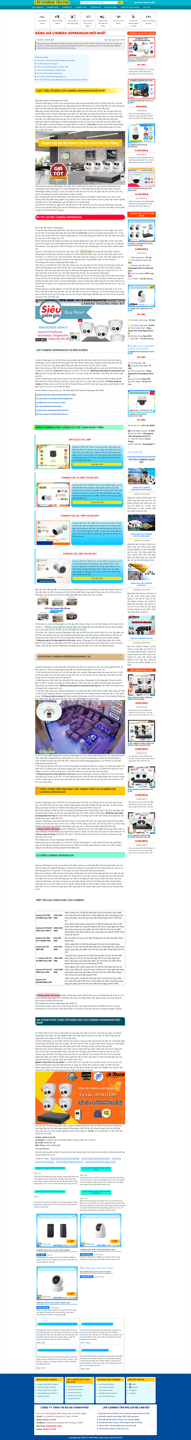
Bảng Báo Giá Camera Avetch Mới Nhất (141, 535)
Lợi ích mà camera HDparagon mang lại (51, 76)
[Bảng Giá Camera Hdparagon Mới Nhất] (80, 320)
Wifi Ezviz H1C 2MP (80, 439)
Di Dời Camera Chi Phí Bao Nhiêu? (49, 1191)
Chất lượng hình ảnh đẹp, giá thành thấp (52, 67)
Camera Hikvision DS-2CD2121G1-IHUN (138, 415)
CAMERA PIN (80, 7)
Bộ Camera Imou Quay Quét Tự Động (95, 1272)
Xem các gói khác (134, 452)
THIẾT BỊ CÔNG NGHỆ (130, 7)
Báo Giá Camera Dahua (141, 638)
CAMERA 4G (95, 7)
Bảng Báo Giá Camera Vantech (141, 584)
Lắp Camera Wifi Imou (107, 1396)
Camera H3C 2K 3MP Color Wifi (80, 477)
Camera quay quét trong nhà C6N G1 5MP (97, 1250)
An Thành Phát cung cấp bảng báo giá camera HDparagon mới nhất (62, 80)
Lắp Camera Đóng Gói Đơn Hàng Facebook (96, 1192)
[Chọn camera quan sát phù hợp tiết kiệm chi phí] (154, 21)
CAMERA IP (67, 7)
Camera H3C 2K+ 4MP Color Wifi (80, 515)
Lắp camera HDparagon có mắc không (51, 70)
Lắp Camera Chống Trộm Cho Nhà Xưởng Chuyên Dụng (141, 744)
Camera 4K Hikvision (75, 1389)
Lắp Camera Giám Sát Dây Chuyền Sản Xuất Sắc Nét (140, 836)
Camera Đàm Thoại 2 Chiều (47, 1390)
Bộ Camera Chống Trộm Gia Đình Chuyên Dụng (141, 698)
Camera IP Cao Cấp (75, 1395)
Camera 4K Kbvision (75, 1386)
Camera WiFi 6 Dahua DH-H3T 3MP (141, 309)
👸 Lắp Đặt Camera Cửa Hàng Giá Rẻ (95, 1350)
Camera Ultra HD (74, 1398)
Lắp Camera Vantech (106, 1387)
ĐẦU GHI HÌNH (110, 7)
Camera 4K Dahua (74, 1392)
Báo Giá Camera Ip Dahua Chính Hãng (95, 1159)
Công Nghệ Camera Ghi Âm (47, 1393)
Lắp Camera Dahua (106, 1390)
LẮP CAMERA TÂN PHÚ (52, 2)
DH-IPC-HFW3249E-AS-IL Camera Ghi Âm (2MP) (139, 60)
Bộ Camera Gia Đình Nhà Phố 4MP (141, 790)
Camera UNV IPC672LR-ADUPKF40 (138, 146)
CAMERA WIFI (52, 7)
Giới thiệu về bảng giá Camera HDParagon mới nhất (56, 60)
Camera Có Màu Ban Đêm (46, 1387)
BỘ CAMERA (37, 7)
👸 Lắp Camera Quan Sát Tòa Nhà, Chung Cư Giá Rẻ (56, 1350)
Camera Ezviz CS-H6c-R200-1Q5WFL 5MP (53, 1303)
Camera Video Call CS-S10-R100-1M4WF (53, 1250)
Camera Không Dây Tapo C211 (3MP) (141, 102)
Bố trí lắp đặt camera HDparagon (49, 73)
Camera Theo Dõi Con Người (47, 1384)
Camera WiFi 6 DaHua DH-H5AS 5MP (141, 352)
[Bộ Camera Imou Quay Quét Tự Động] (96, 1268)
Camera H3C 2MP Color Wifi (80, 553)
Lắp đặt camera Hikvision (108, 1393)
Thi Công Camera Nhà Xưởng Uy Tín (70, 1162)
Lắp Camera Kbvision (106, 1384)
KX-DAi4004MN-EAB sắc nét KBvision (140, 189)
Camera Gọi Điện (43, 1396)
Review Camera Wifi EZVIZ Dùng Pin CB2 (100, 1162)
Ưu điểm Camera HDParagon (47, 64)
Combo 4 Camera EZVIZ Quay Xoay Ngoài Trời (141, 244)
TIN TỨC (146, 7)
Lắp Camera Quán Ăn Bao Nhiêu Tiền (96, 1169)
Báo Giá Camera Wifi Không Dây (50, 1168)
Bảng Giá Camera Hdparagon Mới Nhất (65, 1159)
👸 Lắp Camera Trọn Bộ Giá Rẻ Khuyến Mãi (97, 1324)
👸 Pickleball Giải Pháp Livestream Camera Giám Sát (57, 1324)
